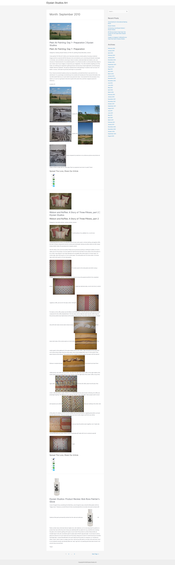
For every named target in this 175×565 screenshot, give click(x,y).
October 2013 (111, 62)
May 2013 (110, 69)
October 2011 (111, 103)
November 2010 (112, 129)
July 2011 (110, 110)
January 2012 (111, 96)
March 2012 (111, 92)
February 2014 (111, 55)
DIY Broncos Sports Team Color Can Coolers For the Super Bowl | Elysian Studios (117, 33)
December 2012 (112, 78)
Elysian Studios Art (57, 2)
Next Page (95, 554)
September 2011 (112, 106)
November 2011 (112, 101)
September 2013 (112, 64)
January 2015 (111, 50)
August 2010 (111, 136)
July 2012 (110, 83)
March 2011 (110, 120)
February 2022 (111, 48)
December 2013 (112, 60)
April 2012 (110, 90)
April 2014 (110, 53)
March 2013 (111, 73)
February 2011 (111, 122)
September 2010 (112, 133)
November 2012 (112, 80)
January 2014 (111, 57)
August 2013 (111, 66)
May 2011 (110, 115)
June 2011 (110, 113)
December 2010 (112, 126)
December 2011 (112, 99)
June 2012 (110, 85)
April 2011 (110, 117)
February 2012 (111, 94)
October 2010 (111, 131)
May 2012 (110, 87)
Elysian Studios (111, 25)
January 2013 (111, 76)
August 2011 (111, 108)
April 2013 (110, 71)
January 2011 (111, 124)
